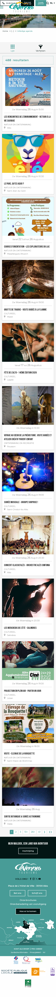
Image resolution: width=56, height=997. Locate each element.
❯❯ (50, 832)
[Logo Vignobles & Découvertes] (28, 983)
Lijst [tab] (13, 51)
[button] (47, 3)
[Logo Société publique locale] (14, 972)
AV (44, 952)
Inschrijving (28, 851)
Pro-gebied (36, 949)
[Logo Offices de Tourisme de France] (16, 960)
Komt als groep (21, 949)
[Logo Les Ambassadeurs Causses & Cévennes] (53, 972)
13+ (26, 832)
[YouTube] (39, 879)
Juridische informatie (19, 952)
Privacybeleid (35, 952)
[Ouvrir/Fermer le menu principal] (1, 7)
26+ (33, 832)
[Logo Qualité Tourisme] (26, 960)
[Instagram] (33, 879)
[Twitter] (36, 879)
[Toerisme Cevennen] (21, 7)
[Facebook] (30, 879)
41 (39, 832)
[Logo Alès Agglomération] (38, 960)
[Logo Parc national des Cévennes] (39, 972)
